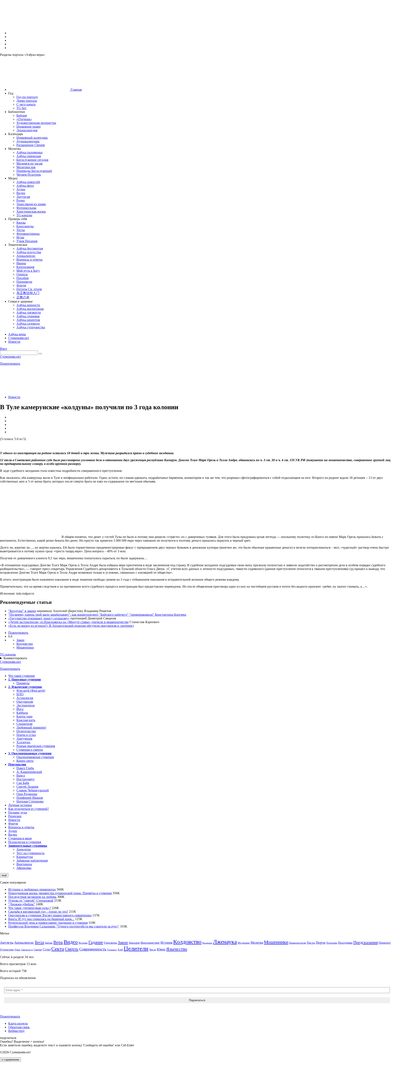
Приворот (385, 942)
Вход (3, 348)
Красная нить (25, 720)
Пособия (22, 278)
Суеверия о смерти (29, 749)
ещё (4, 875)
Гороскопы (110, 942)
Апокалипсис (26, 256)
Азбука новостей (28, 182)
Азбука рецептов (28, 320)
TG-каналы (24, 215)
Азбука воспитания (30, 309)
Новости (14, 397)
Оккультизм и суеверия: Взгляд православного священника (50, 915)
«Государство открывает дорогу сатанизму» (39, 618)
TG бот (21, 108)
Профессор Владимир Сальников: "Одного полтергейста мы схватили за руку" (63, 926)
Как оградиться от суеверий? (28, 809)
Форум (21, 285)
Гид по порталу (27, 97)
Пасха (311, 942)
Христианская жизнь (31, 211)
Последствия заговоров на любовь (32, 897)
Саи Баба (22, 783)
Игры (20, 237)
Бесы (39, 942)
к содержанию (10, 1059)
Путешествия (7, 949)
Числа (152, 949)
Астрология (24, 698)
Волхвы (83, 942)
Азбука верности (28, 305)
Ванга (20, 775)
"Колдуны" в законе (22, 611)
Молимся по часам (29, 163)
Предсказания (365, 942)
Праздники (345, 942)
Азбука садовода (28, 323)
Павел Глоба (25, 768)
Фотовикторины (28, 233)
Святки (38, 949)
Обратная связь (19, 1027)
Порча (320, 943)
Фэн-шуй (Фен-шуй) (30, 690)
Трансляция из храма (31, 204)
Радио (20, 200)
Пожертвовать (10, 363)
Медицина (244, 942)
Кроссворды (25, 226)
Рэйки (17, 950)
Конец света (24, 760)
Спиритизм (24, 724)
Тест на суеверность (30, 853)
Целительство (26, 731)
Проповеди (24, 281)
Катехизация (25, 267)
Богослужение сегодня (32, 160)
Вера (58, 942)
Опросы (22, 274)
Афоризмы (23, 868)
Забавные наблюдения (32, 860)
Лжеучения (24, 738)
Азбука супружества (30, 327)
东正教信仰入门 (27, 293)
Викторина (24, 864)
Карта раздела (18, 1023)
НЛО (20, 694)
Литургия (23, 196)
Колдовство (24, 643)
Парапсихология (297, 942)
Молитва (257, 942)
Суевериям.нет (10, 356)
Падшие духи (17, 812)
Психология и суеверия (24, 842)
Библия (21, 115)
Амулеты (6, 943)
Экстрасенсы (25, 705)
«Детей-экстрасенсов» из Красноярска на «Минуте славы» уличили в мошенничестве (68, 622)
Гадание (95, 942)
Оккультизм (24, 701)
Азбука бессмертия (29, 248)
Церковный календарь (32, 137)
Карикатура (24, 857)
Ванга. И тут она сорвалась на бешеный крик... (41, 919)
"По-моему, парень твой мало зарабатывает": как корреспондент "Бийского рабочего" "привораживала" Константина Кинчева (97, 614)
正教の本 (23, 297)
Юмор (161, 949)
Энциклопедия (26, 130)
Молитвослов (26, 167)
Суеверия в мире (20, 838)
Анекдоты (23, 849)
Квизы (21, 222)
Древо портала (26, 100)
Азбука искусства (28, 252)
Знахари (134, 942)
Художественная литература (36, 123)
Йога (19, 709)
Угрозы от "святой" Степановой (30, 900)
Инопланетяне (150, 942)
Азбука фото (25, 185)
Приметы (23, 683)
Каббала (22, 712)
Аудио (20, 189)
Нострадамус (25, 779)
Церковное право (28, 126)
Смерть (71, 949)
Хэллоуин (23, 742)
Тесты (20, 230)
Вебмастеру (16, 1031)
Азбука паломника (29, 152)
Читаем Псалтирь (28, 174)
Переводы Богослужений (34, 171)
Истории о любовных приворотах (32, 889)
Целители (136, 948)
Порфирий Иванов (29, 797)
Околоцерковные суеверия (35, 757)
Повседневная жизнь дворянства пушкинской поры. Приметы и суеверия (60, 893)
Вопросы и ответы (29, 259)
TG (8, 654)
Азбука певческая (28, 156)
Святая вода (27, 950)
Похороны (331, 942)
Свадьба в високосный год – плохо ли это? (38, 911)
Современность (92, 949)
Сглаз (46, 949)
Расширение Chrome (30, 145)
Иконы (21, 263)
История (166, 942)
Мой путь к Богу (28, 270)
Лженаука (225, 942)
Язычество (176, 949)
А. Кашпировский (29, 772)
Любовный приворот (31, 727)
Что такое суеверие (21, 676)
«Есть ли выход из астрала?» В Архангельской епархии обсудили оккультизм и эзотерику (71, 625)
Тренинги (112, 950)
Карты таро (24, 716)
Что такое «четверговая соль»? (29, 908)
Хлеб (120, 949)
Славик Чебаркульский (32, 790)
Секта (57, 949)
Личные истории (20, 805)
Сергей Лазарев (27, 786)
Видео (20, 193)
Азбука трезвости (28, 312)
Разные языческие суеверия (35, 746)
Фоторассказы (26, 208)
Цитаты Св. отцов (29, 289)
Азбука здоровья (27, 316)
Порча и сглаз (26, 735)
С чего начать (26, 104)
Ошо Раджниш (26, 794)
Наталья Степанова (30, 801)
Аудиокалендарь (27, 141)
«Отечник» (24, 119)
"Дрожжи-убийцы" (21, 904)
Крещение (207, 943)
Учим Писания (26, 241)
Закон (20, 640)
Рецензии (15, 816)
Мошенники (25, 647)
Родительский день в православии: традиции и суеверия (48, 922)
